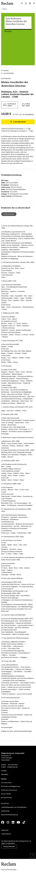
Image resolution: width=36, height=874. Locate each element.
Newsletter (4, 774)
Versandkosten (29, 114)
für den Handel (6, 794)
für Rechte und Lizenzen (9, 790)
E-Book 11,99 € (27, 105)
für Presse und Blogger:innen (10, 786)
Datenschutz (5, 811)
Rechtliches (5, 803)
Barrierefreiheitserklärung (9, 814)
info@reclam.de (12, 767)
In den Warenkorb (19, 122)
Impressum (4, 830)
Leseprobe (6, 70)
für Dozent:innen (6, 797)
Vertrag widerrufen (9, 846)
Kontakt (3, 771)
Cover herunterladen (8, 73)
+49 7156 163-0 (12, 765)
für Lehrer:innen (6, 782)
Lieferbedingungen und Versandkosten (14, 807)
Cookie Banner (6, 834)
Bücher (5, 9)
